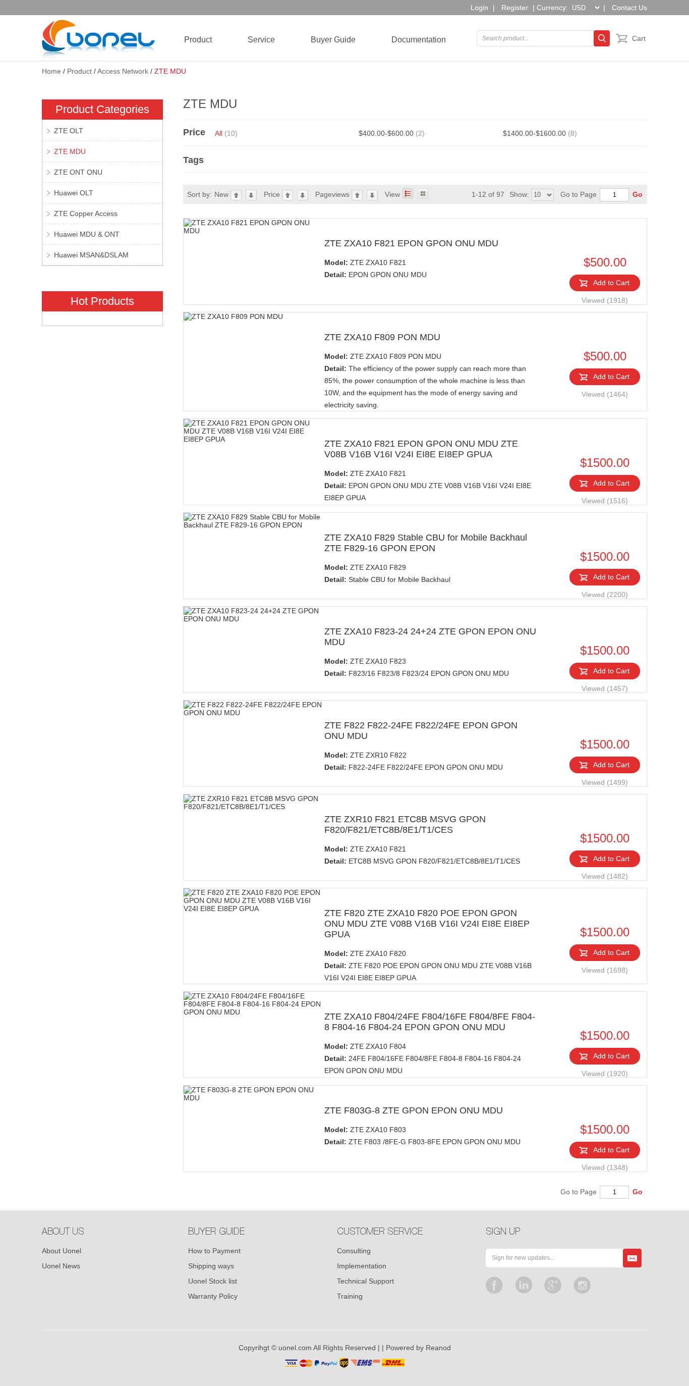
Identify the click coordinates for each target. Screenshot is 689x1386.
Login (479, 8)
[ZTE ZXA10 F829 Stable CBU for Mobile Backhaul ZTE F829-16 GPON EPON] (254, 521)
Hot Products (102, 301)
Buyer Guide (333, 39)
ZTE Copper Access (86, 213)
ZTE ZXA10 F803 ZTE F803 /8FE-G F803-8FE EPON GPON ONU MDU (422, 1136)
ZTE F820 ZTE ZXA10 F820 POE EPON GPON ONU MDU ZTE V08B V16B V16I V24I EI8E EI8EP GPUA (427, 923)
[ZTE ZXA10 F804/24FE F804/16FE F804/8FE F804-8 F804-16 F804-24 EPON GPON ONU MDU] (254, 1004)
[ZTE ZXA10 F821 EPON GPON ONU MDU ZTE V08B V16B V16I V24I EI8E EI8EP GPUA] (254, 431)
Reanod (438, 1348)
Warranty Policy (213, 1296)
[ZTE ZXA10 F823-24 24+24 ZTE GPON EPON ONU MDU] (254, 615)
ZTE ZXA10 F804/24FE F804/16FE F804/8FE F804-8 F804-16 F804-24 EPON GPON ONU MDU (429, 1021)
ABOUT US (63, 1232)
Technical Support (365, 1281)
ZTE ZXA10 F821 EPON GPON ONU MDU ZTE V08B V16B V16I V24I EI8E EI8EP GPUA (421, 449)
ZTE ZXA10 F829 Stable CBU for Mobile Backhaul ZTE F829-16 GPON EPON (425, 542)
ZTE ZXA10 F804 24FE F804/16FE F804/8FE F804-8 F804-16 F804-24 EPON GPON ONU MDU (422, 1058)
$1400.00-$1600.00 (540, 133)
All (226, 133)
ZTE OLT (68, 131)
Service (261, 39)
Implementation (361, 1266)
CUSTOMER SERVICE (380, 1232)
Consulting (354, 1251)
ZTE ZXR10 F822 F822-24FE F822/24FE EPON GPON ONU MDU (413, 761)
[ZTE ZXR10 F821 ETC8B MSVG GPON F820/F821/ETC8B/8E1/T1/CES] (254, 802)
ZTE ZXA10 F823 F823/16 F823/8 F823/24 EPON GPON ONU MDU (416, 667)
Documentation (418, 39)
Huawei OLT (73, 193)
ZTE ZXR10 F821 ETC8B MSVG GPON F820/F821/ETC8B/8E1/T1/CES (405, 824)
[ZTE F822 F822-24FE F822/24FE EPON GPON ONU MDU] (254, 709)
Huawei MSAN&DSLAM (91, 255)
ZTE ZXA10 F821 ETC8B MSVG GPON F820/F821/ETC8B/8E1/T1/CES (422, 855)
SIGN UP (503, 1232)
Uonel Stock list (212, 1281)
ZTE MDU (170, 71)
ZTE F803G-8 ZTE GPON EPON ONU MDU (413, 1110)
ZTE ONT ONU (78, 172)
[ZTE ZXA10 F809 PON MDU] (254, 316)
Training (350, 1296)
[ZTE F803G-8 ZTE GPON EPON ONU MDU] (254, 1094)
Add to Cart (611, 283)
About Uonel (61, 1251)
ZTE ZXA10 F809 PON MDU (382, 337)
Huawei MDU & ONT (87, 234)
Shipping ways (211, 1266)
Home (51, 71)
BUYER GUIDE (216, 1232)
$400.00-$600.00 (392, 133)
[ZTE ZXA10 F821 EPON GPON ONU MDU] (254, 227)
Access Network (122, 71)
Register (514, 8)
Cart (639, 38)
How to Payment (214, 1251)
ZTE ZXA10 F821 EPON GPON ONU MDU (411, 243)
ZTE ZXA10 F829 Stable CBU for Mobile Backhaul (387, 573)
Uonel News (61, 1266)
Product (198, 39)
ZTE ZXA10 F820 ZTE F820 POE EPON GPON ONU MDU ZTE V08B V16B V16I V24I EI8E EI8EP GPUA (428, 965)
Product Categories (102, 109)
